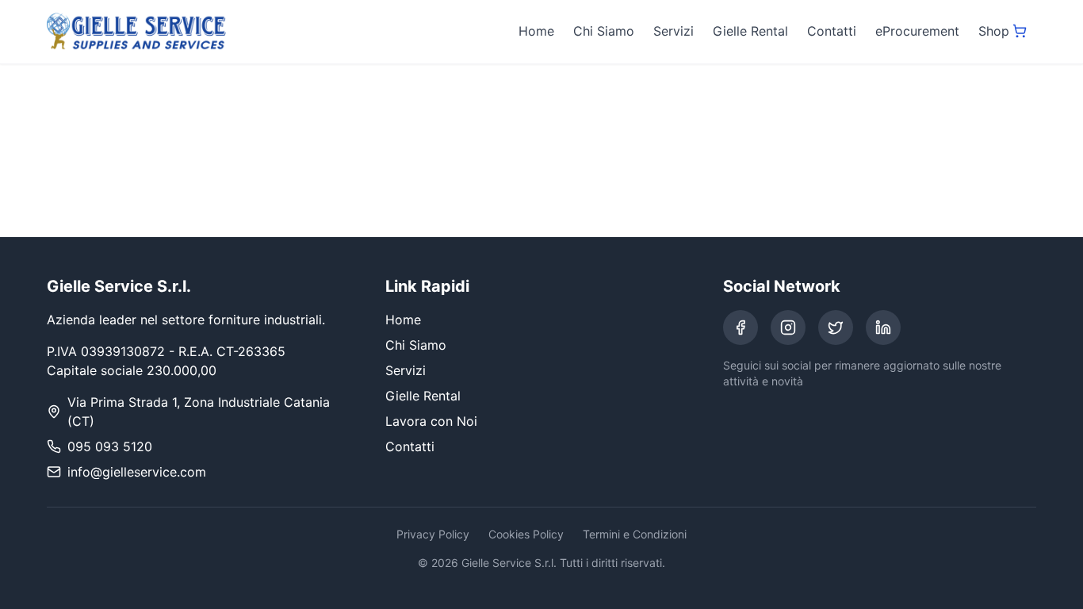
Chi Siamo (603, 31)
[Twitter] (835, 327)
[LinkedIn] (883, 327)
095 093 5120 (109, 446)
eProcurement (917, 31)
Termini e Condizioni (635, 534)
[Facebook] (740, 327)
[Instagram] (788, 327)
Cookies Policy (526, 534)
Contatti (831, 31)
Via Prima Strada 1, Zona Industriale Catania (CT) (198, 411)
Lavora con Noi (431, 421)
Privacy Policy (432, 534)
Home (536, 31)
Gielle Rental (750, 31)
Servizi (673, 31)
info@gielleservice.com (136, 472)
